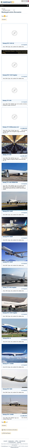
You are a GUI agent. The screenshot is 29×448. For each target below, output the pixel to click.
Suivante (4, 19)
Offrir (16, 441)
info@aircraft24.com (14, 447)
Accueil (5, 441)
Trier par (3, 8)
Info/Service (22, 441)
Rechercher (11, 441)
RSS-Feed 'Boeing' (6, 433)
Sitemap (19, 442)
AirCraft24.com (5, 446)
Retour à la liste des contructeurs (10, 429)
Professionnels (12, 442)
